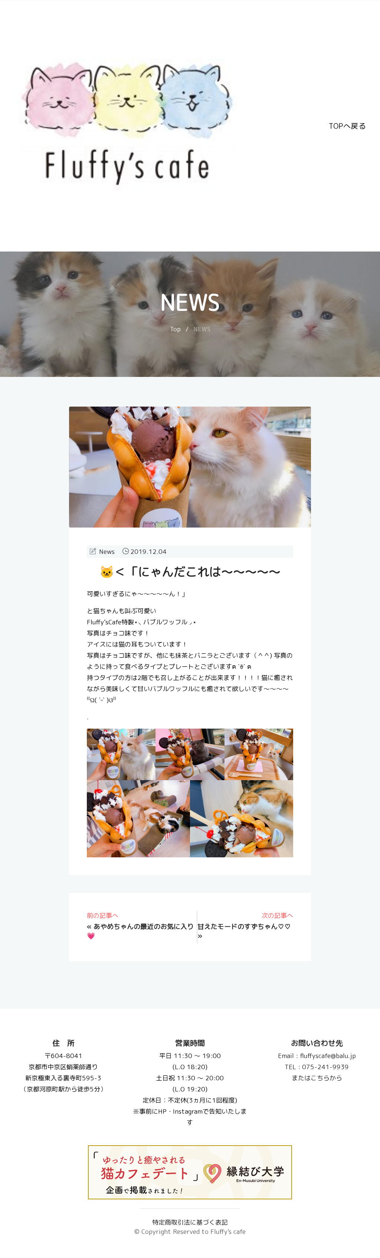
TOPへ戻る (347, 126)
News (107, 551)
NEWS (201, 329)
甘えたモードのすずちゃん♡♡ (244, 926)
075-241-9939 (317, 1066)
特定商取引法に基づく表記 (190, 1222)
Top (175, 329)
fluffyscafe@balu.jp (317, 1055)
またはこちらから (316, 1078)
